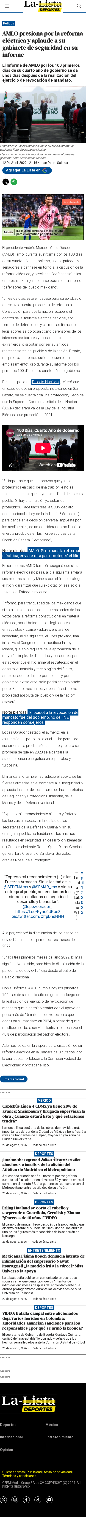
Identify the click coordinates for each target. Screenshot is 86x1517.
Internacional (14, 1079)
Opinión (6, 1450)
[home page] (43, 1403)
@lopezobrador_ (37, 906)
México (44, 1100)
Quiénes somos (13, 1472)
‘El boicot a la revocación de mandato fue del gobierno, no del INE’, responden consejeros (40, 717)
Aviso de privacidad (58, 1472)
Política (8, 23)
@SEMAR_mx (44, 886)
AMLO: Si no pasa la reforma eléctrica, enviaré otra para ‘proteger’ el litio (40, 553)
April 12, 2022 (82, 892)
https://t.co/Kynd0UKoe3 (38, 911)
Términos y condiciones (19, 1476)
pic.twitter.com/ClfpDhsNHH (38, 916)
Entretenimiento (44, 1250)
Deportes (44, 1154)
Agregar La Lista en (23, 170)
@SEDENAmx (16, 886)
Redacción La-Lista (44, 1145)
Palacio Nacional (45, 382)
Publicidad (34, 1472)
